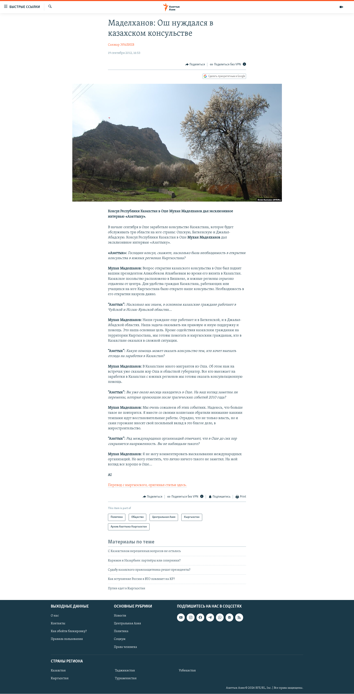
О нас (55, 615)
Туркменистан (126, 678)
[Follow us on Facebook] (200, 617)
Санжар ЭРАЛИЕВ (121, 44)
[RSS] (239, 617)
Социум (119, 639)
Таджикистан (125, 670)
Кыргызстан (60, 678)
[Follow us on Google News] (229, 617)
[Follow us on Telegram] (210, 617)
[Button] (195, 64)
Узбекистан (187, 670)
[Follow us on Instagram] (190, 617)
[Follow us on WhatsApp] (220, 617)
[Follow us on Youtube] (181, 617)
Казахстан (58, 670)
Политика (121, 631)
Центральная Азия (127, 623)
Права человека (125, 647)
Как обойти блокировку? (69, 631)
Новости (120, 615)
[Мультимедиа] (341, 7)
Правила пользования (67, 639)
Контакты (58, 623)
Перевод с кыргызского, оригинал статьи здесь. (147, 485)
